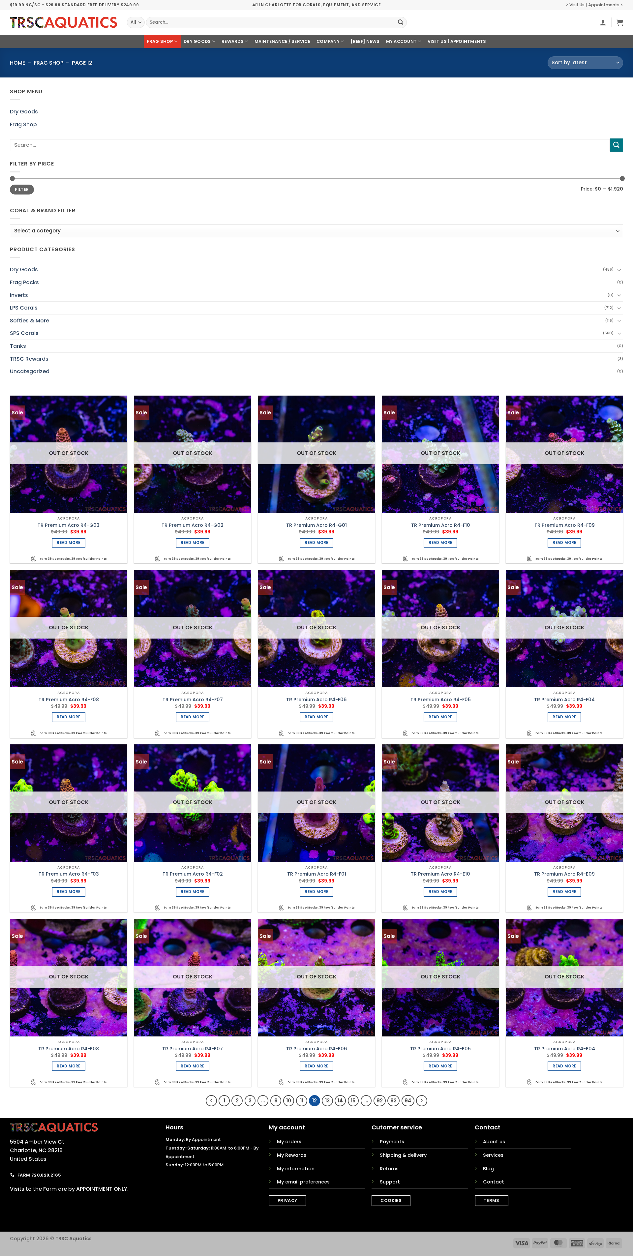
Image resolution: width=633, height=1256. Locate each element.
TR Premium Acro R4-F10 (440, 525)
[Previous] (211, 1100)
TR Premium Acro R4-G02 (193, 525)
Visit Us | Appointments (457, 41)
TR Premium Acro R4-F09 (564, 525)
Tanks (18, 346)
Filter (22, 189)
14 (340, 1100)
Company (328, 41)
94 (408, 1100)
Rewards (233, 41)
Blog (488, 1168)
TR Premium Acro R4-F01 (316, 874)
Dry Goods (197, 41)
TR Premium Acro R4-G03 (69, 525)
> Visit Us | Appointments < (594, 5)
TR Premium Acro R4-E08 (68, 1049)
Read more (68, 542)
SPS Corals (24, 333)
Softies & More (29, 320)
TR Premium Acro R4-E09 (564, 874)
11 (301, 1100)
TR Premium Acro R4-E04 (564, 1049)
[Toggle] (619, 270)
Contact (493, 1182)
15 (353, 1100)
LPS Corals (24, 308)
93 (393, 1100)
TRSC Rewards (29, 358)
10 (288, 1100)
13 (327, 1100)
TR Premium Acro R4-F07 (193, 700)
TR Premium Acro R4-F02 (193, 874)
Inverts (19, 295)
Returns (389, 1168)
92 (380, 1100)
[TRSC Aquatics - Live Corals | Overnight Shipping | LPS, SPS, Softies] (63, 22)
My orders (289, 1141)
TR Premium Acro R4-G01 (316, 525)
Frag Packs (24, 282)
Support (390, 1182)
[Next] (421, 1100)
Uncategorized (29, 371)
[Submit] (400, 22)
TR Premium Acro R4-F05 (440, 700)
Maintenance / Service (282, 41)
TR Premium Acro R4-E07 (192, 1049)
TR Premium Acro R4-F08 (69, 700)
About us (494, 1141)
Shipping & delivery (403, 1155)
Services (493, 1155)
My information (296, 1168)
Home (17, 63)
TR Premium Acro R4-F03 (69, 874)
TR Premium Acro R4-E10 (440, 874)
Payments (392, 1141)
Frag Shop (160, 41)
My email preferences (303, 1182)
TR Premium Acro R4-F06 (316, 700)
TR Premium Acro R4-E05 (440, 1049)
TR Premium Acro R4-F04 (564, 700)
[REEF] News (365, 41)
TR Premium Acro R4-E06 (316, 1049)
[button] (603, 22)
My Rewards (291, 1155)
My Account (401, 41)
